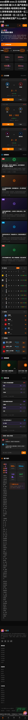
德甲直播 (2, 652)
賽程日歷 (2, 675)
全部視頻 (24, 358)
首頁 (2, 718)
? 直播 (8, 99)
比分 (14, 718)
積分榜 (2, 669)
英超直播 (2, 648)
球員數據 (2, 679)
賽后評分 (2, 690)
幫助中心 (2, 702)
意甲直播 (2, 654)
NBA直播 (2, 658)
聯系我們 (13, 710)
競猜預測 (2, 692)
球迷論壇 (2, 694)
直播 (8, 718)
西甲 (21, 268)
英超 (18, 268)
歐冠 (24, 268)
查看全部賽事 (24, 75)
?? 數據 (20, 99)
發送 (24, 452)
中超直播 (2, 660)
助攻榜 (2, 673)
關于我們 (2, 700)
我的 (25, 718)
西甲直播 (2, 650)
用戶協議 (8, 710)
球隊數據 (2, 677)
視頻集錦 (2, 696)
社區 (19, 718)
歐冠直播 (2, 656)
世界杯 (2, 662)
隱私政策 (2, 710)
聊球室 (2, 688)
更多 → (25, 311)
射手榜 (2, 671)
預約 (23, 342)
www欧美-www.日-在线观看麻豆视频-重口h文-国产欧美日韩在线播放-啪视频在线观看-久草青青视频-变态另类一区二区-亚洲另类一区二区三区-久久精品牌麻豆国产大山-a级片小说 (14, 11)
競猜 (25, 713)
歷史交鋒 (2, 681)
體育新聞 (2, 698)
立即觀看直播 (8, 44)
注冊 (25, 25)
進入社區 (24, 377)
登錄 (20, 25)
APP (11, 641)
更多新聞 (25, 154)
